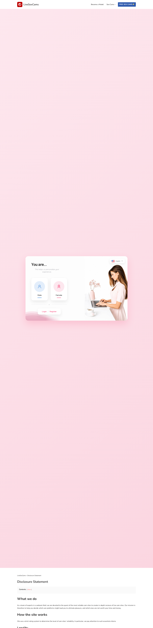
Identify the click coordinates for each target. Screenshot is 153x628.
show (29, 589)
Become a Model (97, 4)
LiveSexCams (21, 576)
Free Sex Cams (126, 4)
